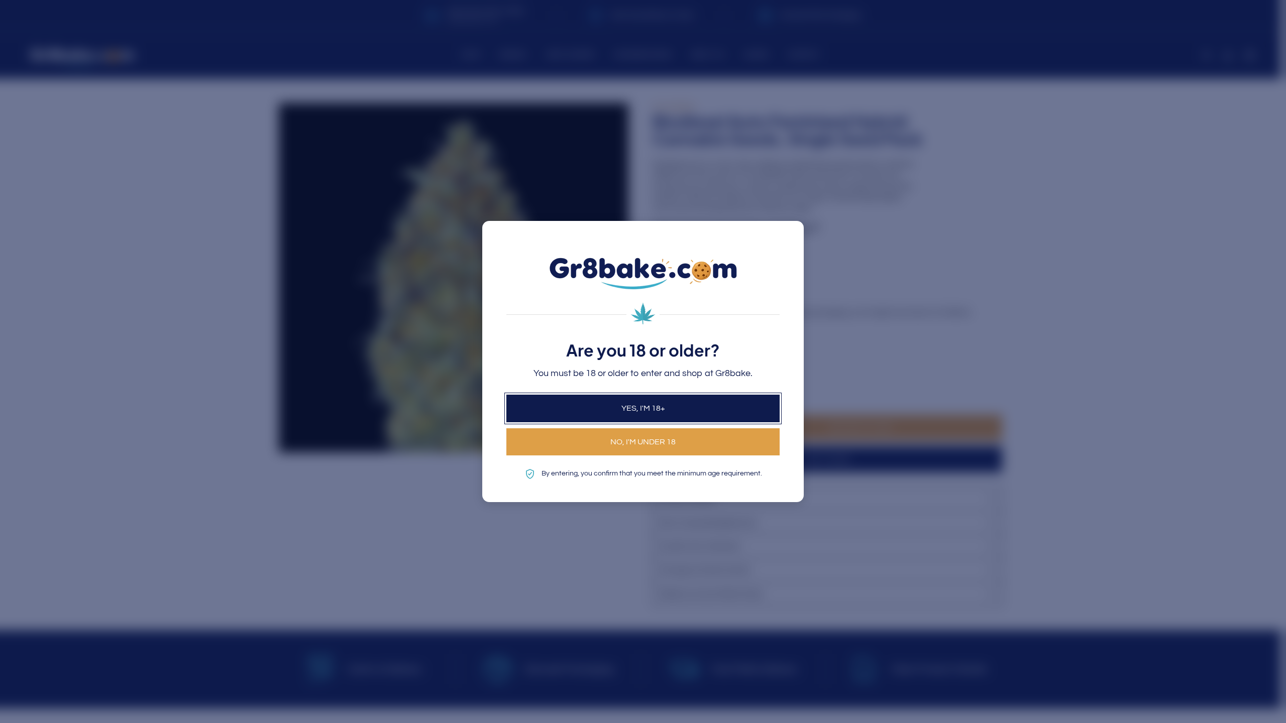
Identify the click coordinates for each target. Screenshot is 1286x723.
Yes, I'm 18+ (643, 408)
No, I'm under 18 (643, 442)
